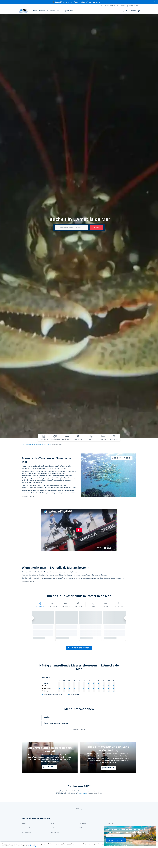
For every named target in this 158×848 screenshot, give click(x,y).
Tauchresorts (52, 606)
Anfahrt (46, 717)
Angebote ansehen (93, 2)
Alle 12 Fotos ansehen (121, 458)
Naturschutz (43, 11)
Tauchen (106, 606)
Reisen (52, 11)
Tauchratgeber (26, 444)
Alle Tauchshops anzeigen (79, 648)
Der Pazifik (82, 823)
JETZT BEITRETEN (108, 768)
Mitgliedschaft (68, 11)
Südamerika (54, 832)
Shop (59, 11)
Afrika (24, 823)
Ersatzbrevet (122, 5)
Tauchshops (39, 606)
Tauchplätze (78, 606)
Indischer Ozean (27, 828)
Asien (52, 823)
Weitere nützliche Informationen (56, 723)
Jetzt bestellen (49, 767)
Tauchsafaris (65, 606)
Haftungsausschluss (95, 793)
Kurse (35, 11)
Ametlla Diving (82, 793)
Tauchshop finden (111, 5)
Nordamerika (26, 832)
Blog (102, 5)
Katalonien (47, 444)
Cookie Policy (32, 846)
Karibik (52, 828)
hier (110, 845)
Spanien (40, 444)
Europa (34, 444)
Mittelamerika (84, 828)
